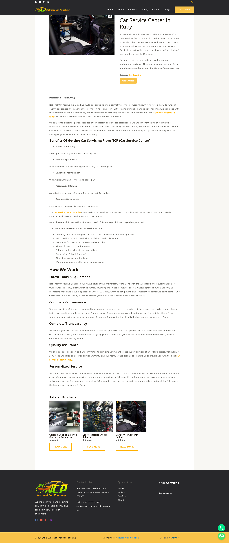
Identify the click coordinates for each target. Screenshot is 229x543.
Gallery (144, 9)
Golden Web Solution (128, 538)
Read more (60, 447)
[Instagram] (48, 2)
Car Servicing (135, 75)
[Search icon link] (192, 1)
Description (55, 97)
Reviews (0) (69, 97)
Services (132, 9)
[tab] (55, 98)
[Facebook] (36, 2)
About (121, 9)
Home (110, 9)
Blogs (167, 9)
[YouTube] (41, 520)
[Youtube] (40, 2)
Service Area (165, 493)
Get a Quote (128, 81)
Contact (156, 9)
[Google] (44, 2)
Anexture (175, 538)
